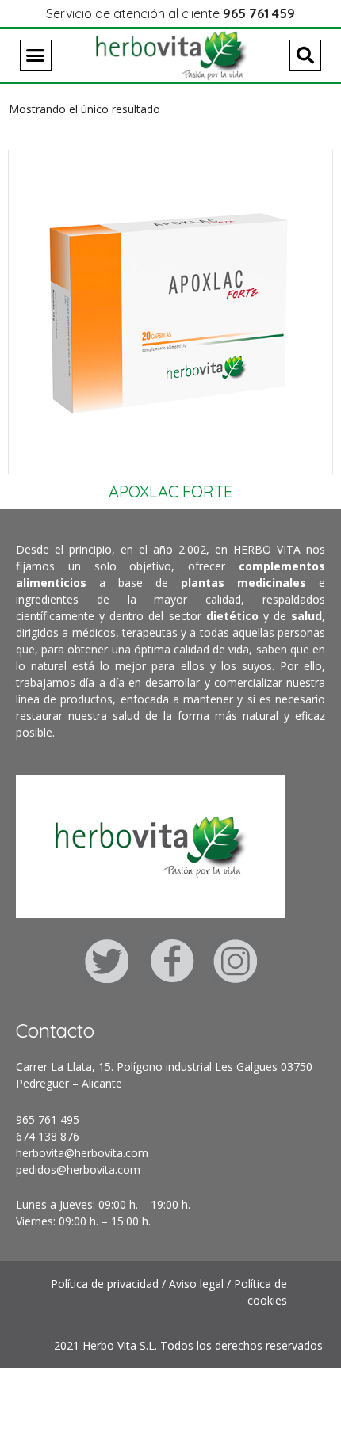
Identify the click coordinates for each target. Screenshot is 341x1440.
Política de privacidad (105, 1283)
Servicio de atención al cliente (170, 13)
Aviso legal (196, 1283)
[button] (36, 55)
